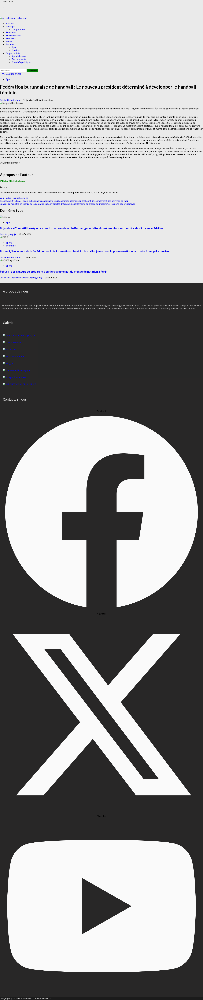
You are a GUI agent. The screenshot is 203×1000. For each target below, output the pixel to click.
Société (10, 44)
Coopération (18, 29)
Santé (9, 41)
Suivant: (67, 203)
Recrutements (19, 59)
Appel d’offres (19, 56)
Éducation (11, 38)
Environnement (13, 35)
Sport (15, 47)
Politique (10, 26)
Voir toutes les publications (14, 197)
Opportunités (13, 53)
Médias (16, 50)
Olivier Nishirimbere (10, 100)
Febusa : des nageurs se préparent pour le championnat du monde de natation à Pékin (53, 271)
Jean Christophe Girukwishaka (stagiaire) (21, 277)
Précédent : (64, 200)
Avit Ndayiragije (8, 234)
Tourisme (11, 245)
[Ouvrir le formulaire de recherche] (1, 67)
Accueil (10, 23)
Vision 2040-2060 (11, 73)
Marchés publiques (21, 62)
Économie (11, 32)
